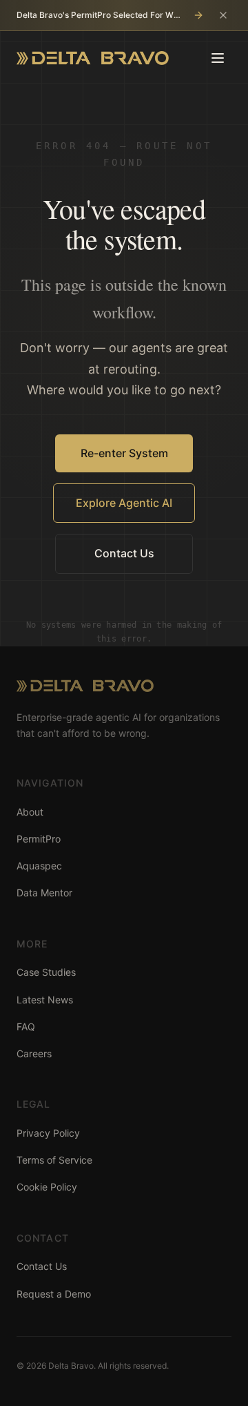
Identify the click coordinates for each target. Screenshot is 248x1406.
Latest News (45, 999)
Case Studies (46, 972)
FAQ (26, 1026)
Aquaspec (39, 865)
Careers (34, 1053)
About (30, 812)
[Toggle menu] (217, 58)
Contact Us (124, 553)
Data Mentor (44, 892)
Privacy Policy (48, 1133)
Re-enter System (124, 453)
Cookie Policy (47, 1187)
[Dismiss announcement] (223, 15)
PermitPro (39, 839)
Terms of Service (54, 1160)
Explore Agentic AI (124, 503)
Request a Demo (54, 1294)
